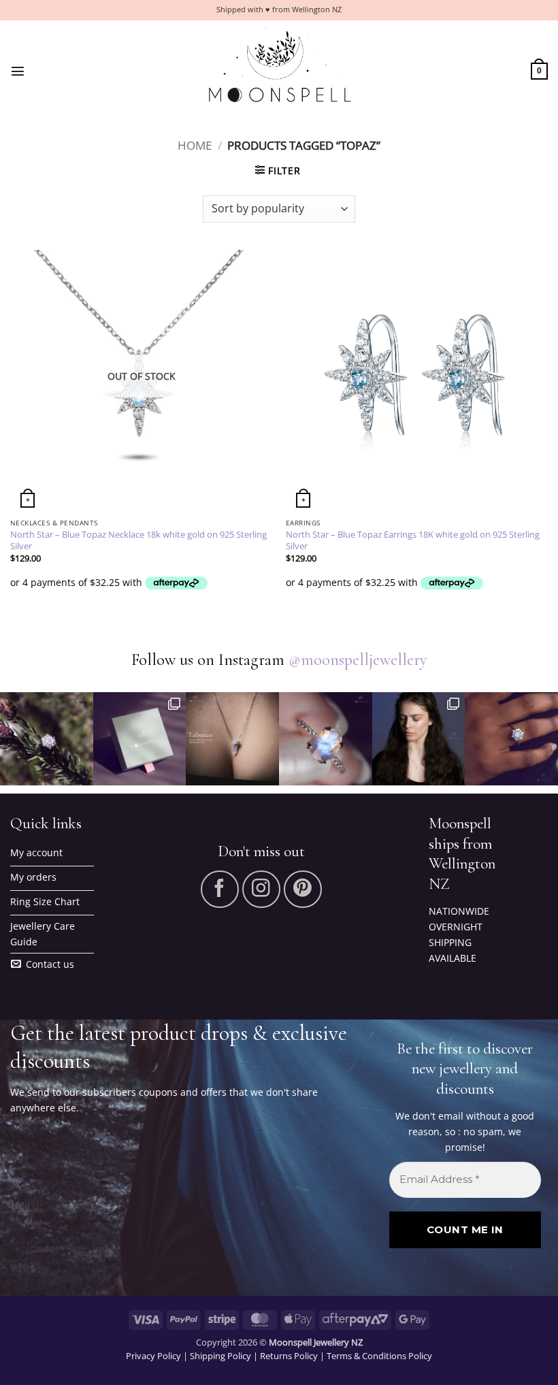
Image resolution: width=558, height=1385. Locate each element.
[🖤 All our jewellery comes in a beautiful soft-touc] (139, 738)
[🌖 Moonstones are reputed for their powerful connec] (418, 738)
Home (195, 145)
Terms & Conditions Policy (379, 1356)
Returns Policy (289, 1356)
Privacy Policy (153, 1356)
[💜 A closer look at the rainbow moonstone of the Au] (325, 738)
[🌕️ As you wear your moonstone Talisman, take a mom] (232, 738)
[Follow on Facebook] (220, 889)
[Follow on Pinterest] (303, 889)
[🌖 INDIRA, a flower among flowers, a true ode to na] (46, 738)
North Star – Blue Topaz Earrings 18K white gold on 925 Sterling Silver (413, 540)
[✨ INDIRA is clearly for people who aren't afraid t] (511, 738)
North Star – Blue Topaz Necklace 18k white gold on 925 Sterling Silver (138, 540)
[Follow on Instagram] (261, 889)
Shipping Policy (220, 1356)
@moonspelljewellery (358, 659)
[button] (17, 70)
